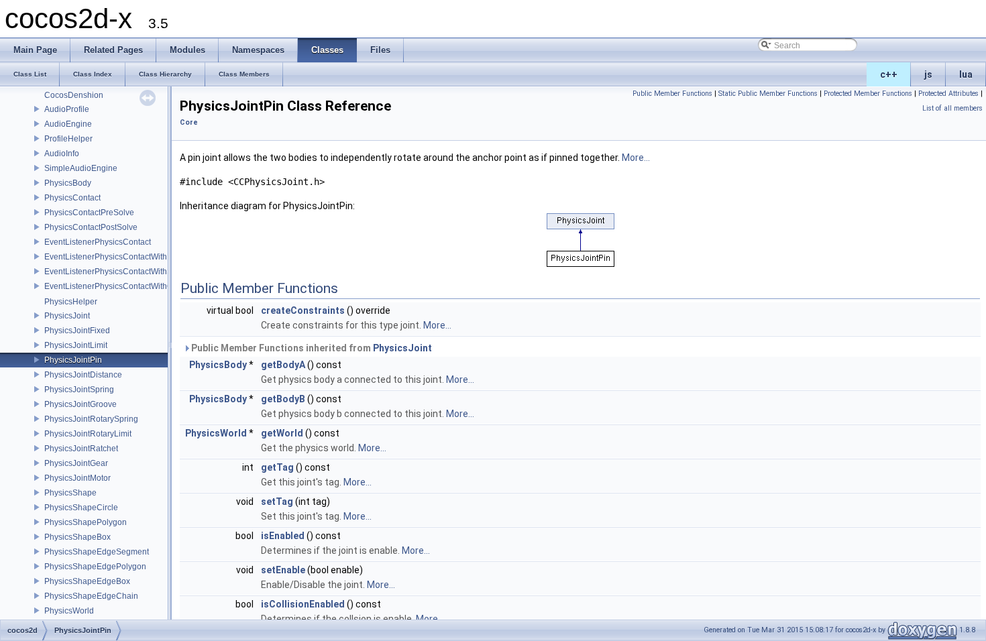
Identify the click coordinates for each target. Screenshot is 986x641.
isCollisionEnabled (303, 604)
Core (189, 122)
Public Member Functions (672, 93)
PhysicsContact (72, 197)
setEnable (283, 570)
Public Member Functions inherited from (310, 348)
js (928, 74)
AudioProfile (66, 109)
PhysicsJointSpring (79, 389)
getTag (277, 467)
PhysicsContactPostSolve (91, 227)
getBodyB (283, 399)
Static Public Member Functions (768, 93)
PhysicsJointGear (76, 463)
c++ (888, 74)
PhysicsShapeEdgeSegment (96, 552)
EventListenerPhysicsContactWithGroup (117, 286)
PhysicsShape (70, 493)
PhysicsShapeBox (77, 537)
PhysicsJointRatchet (81, 448)
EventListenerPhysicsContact (97, 242)
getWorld (282, 433)
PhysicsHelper (70, 301)
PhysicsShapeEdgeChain (91, 596)
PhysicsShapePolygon (85, 522)
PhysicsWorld (69, 611)
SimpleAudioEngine (80, 168)
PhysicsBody (67, 183)
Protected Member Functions (868, 93)
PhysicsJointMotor (77, 478)
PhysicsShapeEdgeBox (87, 581)
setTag (277, 501)
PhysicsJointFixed (77, 330)
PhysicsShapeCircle (81, 507)
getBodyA (283, 364)
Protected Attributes (948, 93)
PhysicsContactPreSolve (89, 212)
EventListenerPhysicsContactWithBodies (118, 256)
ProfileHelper (68, 138)
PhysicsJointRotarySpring (91, 419)
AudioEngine (68, 124)
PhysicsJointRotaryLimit (87, 434)
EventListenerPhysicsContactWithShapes (119, 271)
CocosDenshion (73, 95)
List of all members (952, 108)
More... (636, 157)
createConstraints (303, 310)
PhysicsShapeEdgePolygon (95, 566)
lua (966, 74)
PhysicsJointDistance (83, 375)
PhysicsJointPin (73, 360)
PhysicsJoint (67, 315)
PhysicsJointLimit (75, 345)
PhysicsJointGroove (80, 404)
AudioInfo (61, 153)
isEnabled (283, 535)
